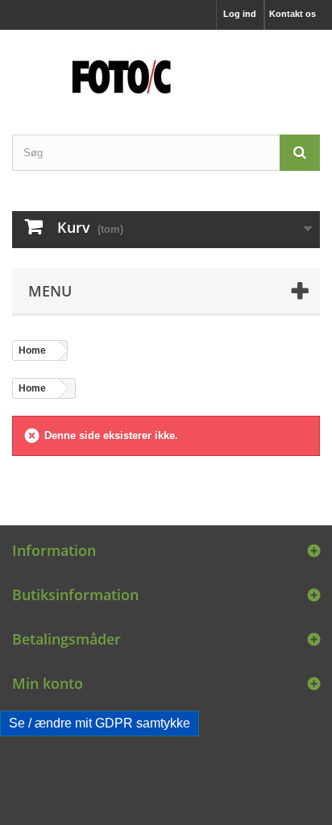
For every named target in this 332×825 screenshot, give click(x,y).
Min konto (47, 683)
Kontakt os (292, 14)
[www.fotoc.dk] (166, 68)
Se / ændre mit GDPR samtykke (99, 723)
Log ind (239, 14)
